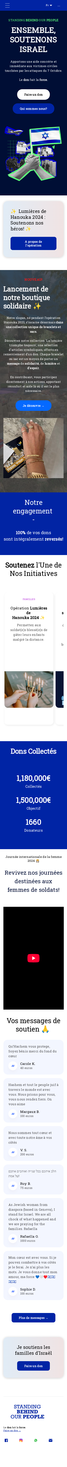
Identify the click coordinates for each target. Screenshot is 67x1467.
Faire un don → (12, 1430)
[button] (33, 103)
